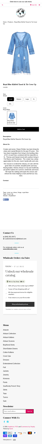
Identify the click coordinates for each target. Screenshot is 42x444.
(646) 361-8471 (10, 237)
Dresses (6, 360)
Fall (4, 367)
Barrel (11, 428)
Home (5, 22)
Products (10, 22)
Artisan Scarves (8, 341)
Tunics (5, 397)
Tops (5, 393)
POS (16, 426)
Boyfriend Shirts (9, 345)
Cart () (34, 5)
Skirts (5, 390)
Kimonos (6, 378)
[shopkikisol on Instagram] (7, 422)
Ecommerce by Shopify (28, 426)
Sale (4, 401)
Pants (5, 382)
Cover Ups (7, 356)
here (15, 1)
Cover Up (10, 194)
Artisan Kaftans (8, 337)
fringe (19, 192)
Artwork (6, 330)
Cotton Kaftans (8, 352)
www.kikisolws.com (10, 249)
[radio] (10, 99)
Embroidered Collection (11, 363)
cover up (10, 192)
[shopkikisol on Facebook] (4, 422)
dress (15, 192)
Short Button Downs (10, 348)
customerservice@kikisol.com (15, 239)
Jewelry (6, 375)
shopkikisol (11, 195)
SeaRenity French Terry (11, 386)
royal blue (25, 192)
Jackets (6, 371)
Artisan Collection (9, 333)
